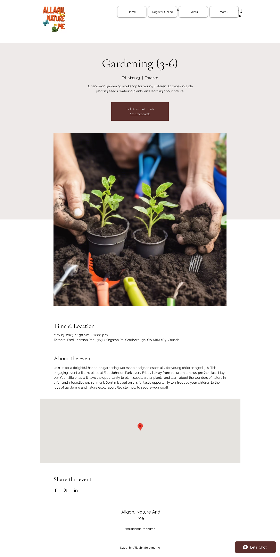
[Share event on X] (66, 490)
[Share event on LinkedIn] (76, 490)
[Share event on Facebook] (56, 490)
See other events (140, 114)
